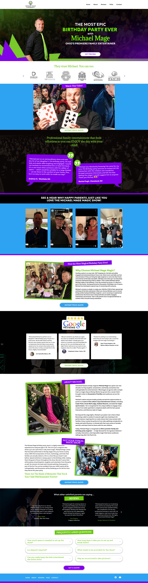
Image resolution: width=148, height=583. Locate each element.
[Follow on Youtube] (120, 577)
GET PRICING (90, 54)
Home (88, 4)
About (95, 4)
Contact (119, 4)
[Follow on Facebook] (115, 577)
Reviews (103, 4)
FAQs (111, 4)
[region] (74, 76)
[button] (23, 76)
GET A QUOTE (74, 568)
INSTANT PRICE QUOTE (74, 130)
